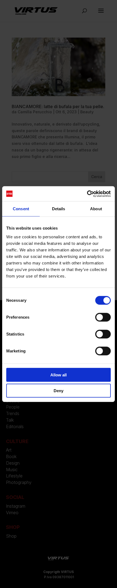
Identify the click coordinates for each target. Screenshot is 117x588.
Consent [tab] (21, 208)
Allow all (58, 374)
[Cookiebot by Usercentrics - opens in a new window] (87, 193)
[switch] (103, 317)
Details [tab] (58, 208)
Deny (58, 390)
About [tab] (96, 208)
